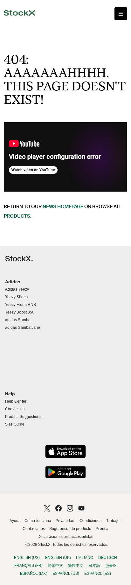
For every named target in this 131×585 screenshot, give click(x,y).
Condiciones (90, 520)
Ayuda (15, 520)
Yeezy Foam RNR (20, 304)
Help (10, 393)
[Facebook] (58, 508)
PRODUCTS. (17, 216)
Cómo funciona (37, 520)
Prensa (102, 528)
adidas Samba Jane (22, 327)
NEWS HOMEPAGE (63, 206)
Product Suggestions (23, 416)
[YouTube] (81, 508)
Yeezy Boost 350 (19, 312)
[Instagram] (70, 508)
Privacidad (65, 520)
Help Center (15, 401)
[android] (65, 472)
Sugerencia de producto (70, 528)
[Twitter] (47, 508)
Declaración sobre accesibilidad (66, 536)
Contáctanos (34, 528)
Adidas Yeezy (17, 289)
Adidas (12, 281)
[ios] (65, 451)
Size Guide (14, 424)
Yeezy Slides (16, 297)
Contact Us (14, 409)
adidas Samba (18, 320)
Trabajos (114, 520)
